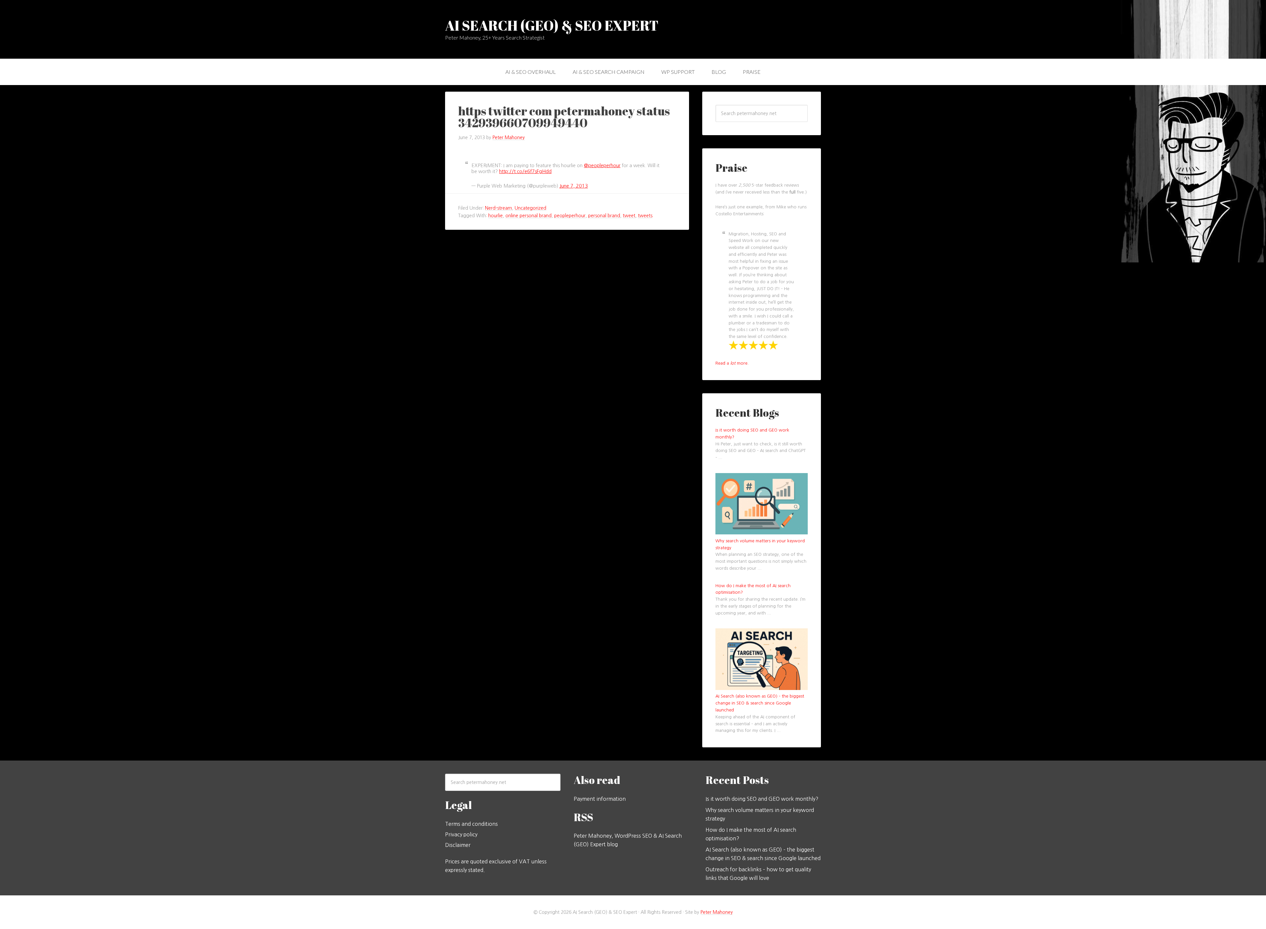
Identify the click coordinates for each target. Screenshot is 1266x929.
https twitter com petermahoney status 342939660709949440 (564, 117)
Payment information (600, 798)
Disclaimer (457, 845)
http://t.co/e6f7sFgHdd (525, 171)
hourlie (495, 215)
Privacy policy (461, 834)
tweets (645, 215)
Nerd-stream (498, 208)
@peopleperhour (602, 165)
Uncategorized (530, 208)
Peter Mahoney (717, 912)
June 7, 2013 (573, 186)
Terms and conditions (471, 823)
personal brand (604, 215)
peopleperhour (570, 215)
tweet (629, 215)
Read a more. (732, 363)
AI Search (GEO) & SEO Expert (551, 25)
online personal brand (528, 215)
